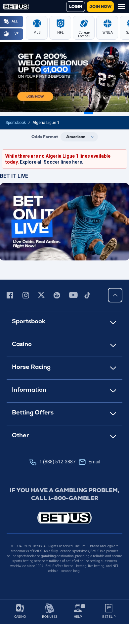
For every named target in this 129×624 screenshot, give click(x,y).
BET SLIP (108, 616)
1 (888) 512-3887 (69, 461)
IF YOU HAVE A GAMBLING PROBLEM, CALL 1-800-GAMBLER (64, 494)
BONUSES (50, 616)
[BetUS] (64, 518)
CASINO (20, 616)
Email (94, 461)
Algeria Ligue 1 (46, 122)
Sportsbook (16, 122)
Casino (22, 344)
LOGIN (75, 6)
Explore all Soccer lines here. (51, 162)
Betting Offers (33, 412)
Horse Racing (31, 366)
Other (20, 435)
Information (29, 389)
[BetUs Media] (11, 295)
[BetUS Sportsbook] (16, 6)
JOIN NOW (100, 6)
